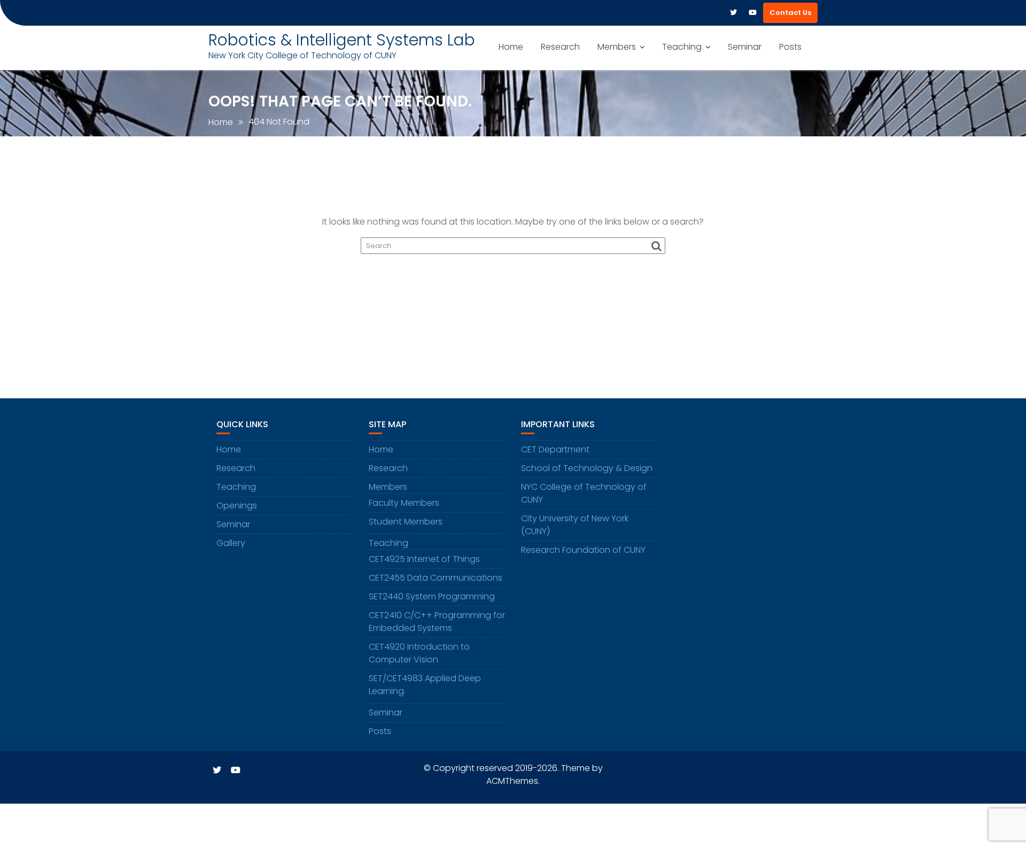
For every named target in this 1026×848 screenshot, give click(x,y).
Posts (790, 47)
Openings (236, 505)
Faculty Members (404, 503)
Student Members (405, 521)
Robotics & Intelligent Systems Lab (341, 39)
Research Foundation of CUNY (583, 550)
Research (560, 47)
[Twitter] (733, 12)
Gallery (230, 543)
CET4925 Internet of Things (424, 559)
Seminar (744, 47)
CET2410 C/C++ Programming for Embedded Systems (437, 621)
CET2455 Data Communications (435, 578)
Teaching (682, 47)
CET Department (555, 449)
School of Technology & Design (586, 468)
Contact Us (790, 12)
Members (616, 47)
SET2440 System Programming (432, 596)
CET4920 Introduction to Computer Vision (419, 653)
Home (511, 47)
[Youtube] (752, 12)
